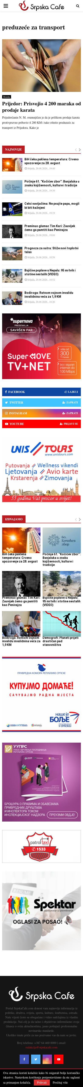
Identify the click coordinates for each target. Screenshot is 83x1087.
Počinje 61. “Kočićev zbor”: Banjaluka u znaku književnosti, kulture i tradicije (62, 559)
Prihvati (42, 1082)
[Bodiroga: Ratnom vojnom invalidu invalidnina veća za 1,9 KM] (12, 298)
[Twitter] (35, 1059)
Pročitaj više (60, 1082)
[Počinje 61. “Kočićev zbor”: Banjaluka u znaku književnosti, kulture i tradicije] (12, 187)
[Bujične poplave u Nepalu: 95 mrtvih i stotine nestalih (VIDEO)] (12, 276)
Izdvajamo (14, 519)
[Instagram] (47, 1059)
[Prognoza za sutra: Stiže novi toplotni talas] (12, 253)
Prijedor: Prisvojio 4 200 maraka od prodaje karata (41, 106)
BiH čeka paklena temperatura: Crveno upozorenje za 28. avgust (20, 557)
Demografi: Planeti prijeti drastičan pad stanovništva (61, 641)
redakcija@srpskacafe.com (41, 1047)
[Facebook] (24, 1059)
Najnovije (13, 149)
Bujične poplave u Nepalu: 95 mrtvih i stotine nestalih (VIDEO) (61, 601)
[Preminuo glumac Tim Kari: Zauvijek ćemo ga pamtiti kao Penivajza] (12, 231)
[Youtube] (58, 1059)
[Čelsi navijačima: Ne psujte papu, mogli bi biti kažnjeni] (12, 209)
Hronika (6, 96)
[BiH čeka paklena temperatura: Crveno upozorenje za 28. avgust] (12, 164)
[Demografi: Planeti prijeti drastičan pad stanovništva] (62, 624)
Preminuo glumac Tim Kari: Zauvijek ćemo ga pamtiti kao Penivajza (21, 601)
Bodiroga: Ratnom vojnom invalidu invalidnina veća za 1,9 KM (21, 641)
